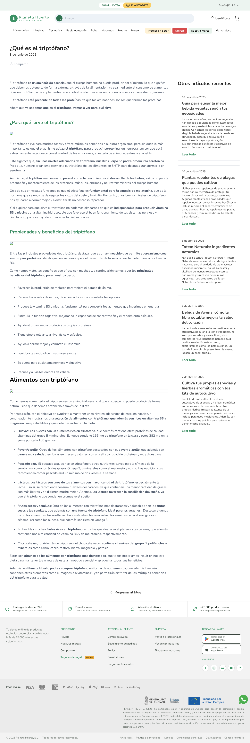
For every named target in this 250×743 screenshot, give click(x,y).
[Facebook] (205, 668)
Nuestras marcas (71, 643)
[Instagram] (214, 668)
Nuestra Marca (200, 31)
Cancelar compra (234, 737)
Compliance (68, 650)
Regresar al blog (128, 592)
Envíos (112, 650)
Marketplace (223, 30)
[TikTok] (240, 668)
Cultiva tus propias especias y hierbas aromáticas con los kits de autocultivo (209, 388)
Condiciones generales (189, 737)
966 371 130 (164, 610)
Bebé (94, 30)
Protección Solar (158, 31)
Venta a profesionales (168, 637)
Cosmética (55, 30)
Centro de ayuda (146, 610)
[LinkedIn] (222, 668)
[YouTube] (231, 668)
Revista (65, 637)
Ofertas (180, 31)
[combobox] (124, 18)
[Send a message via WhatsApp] (243, 699)
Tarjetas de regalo (77, 657)
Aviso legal (126, 737)
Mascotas (108, 30)
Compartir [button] (20, 64)
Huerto (122, 30)
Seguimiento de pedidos (122, 643)
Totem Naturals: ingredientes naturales (208, 249)
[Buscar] (59, 18)
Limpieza (39, 30)
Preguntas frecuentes (121, 664)
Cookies (168, 737)
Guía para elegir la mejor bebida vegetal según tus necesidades (205, 108)
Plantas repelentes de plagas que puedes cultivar (208, 180)
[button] (236, 18)
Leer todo (189, 154)
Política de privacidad (148, 737)
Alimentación (21, 30)
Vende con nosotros (167, 643)
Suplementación (76, 30)
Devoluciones (116, 657)
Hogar (135, 30)
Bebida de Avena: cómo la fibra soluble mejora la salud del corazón (208, 317)
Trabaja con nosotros (167, 650)
